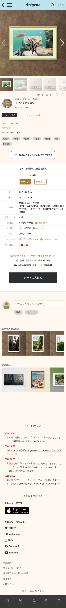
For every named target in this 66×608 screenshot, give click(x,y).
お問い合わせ (9, 583)
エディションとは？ (51, 239)
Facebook (14, 546)
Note (10, 540)
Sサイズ (25, 181)
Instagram (14, 534)
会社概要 (7, 578)
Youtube (13, 552)
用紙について (40, 228)
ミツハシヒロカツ (24, 103)
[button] (62, 42)
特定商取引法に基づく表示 (15, 573)
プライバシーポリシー (13, 567)
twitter (12, 527)
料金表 (26, 441)
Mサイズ (40, 181)
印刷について (42, 222)
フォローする (9, 115)
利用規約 (7, 562)
